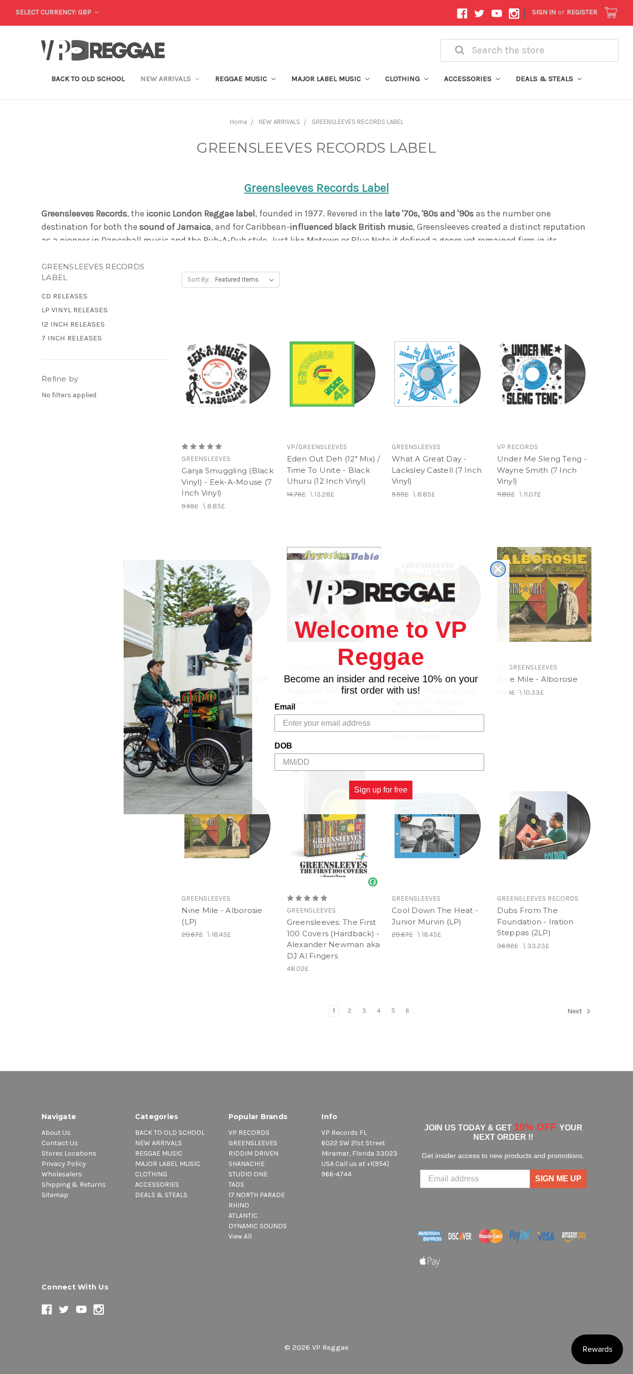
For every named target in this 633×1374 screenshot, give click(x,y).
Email (284, 707)
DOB (283, 746)
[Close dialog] (498, 569)
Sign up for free (380, 790)
